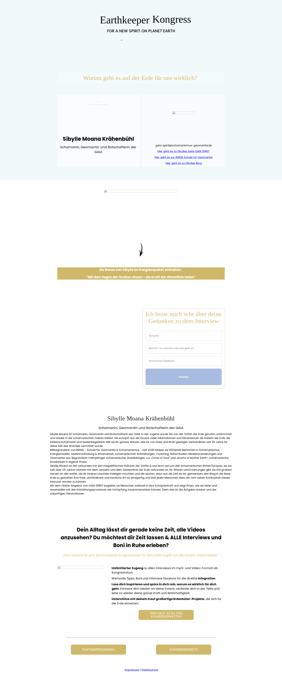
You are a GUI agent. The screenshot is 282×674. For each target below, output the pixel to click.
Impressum (132, 670)
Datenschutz (150, 670)
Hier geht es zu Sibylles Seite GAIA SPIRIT (183, 151)
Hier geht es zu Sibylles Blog (184, 163)
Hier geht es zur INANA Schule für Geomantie (184, 157)
